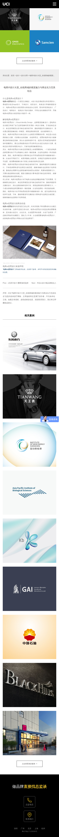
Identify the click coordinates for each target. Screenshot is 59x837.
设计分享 (24, 75)
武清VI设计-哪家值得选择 (18, 283)
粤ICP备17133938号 (29, 831)
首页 (12, 75)
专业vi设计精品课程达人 (46, 283)
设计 (17, 75)
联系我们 (29, 819)
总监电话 (29, 804)
